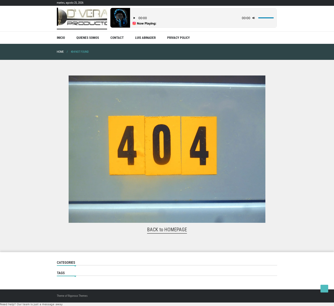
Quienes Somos (87, 38)
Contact (117, 38)
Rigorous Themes (78, 295)
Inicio (61, 38)
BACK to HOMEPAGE (167, 229)
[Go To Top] (324, 288)
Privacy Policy (178, 38)
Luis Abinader (145, 38)
